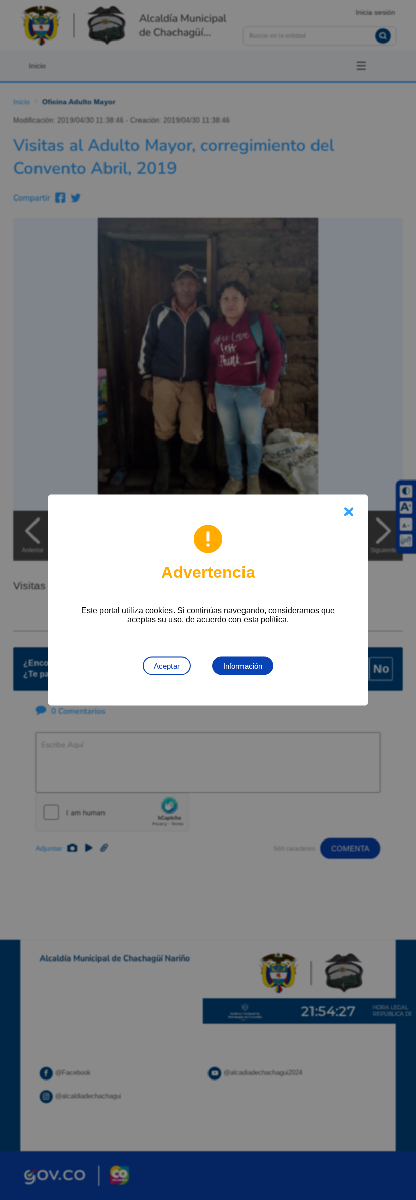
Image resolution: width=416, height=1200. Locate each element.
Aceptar (167, 666)
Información (242, 666)
